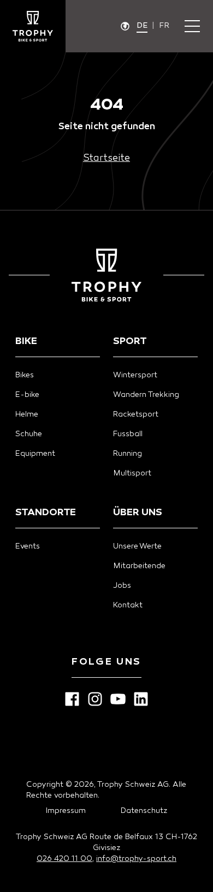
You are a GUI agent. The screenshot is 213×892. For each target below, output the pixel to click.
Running (127, 454)
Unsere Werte (137, 546)
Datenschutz (144, 811)
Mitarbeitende (139, 566)
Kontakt (128, 605)
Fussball (128, 434)
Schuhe (28, 434)
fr (164, 26)
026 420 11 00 (64, 859)
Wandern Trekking (146, 395)
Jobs (122, 585)
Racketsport (135, 414)
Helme (26, 414)
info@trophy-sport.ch (136, 859)
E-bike (27, 395)
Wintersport (135, 375)
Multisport (132, 473)
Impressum (66, 811)
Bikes (24, 375)
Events (27, 546)
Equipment (35, 454)
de (142, 26)
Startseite (106, 158)
